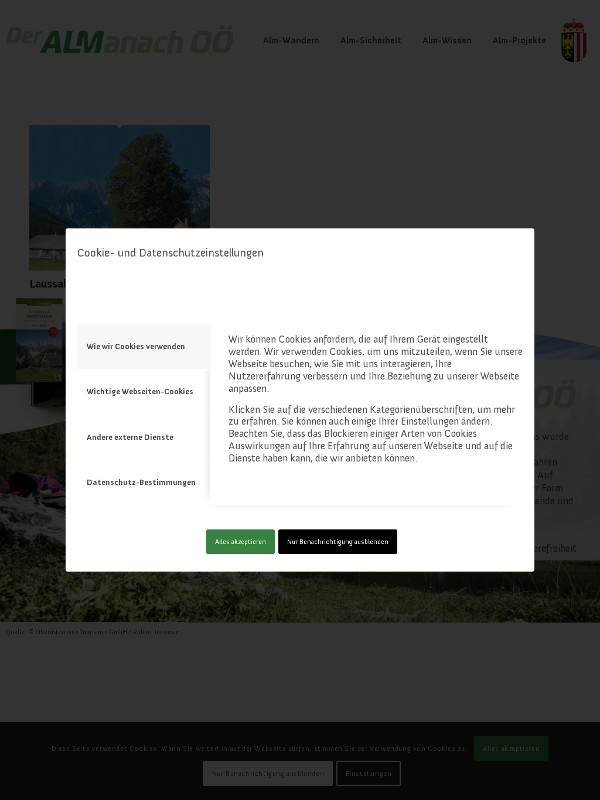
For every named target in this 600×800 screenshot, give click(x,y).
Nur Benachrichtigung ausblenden (337, 542)
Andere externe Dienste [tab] (130, 437)
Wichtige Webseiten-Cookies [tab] (140, 391)
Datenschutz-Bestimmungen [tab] (141, 482)
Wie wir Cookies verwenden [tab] (136, 346)
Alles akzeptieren (240, 542)
